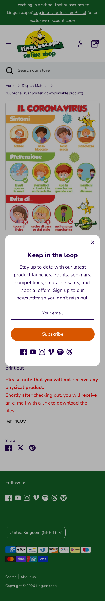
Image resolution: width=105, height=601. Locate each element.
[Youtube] (33, 352)
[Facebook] (23, 352)
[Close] (93, 242)
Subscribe (53, 334)
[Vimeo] (51, 352)
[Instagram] (42, 352)
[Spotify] (60, 352)
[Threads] (69, 352)
